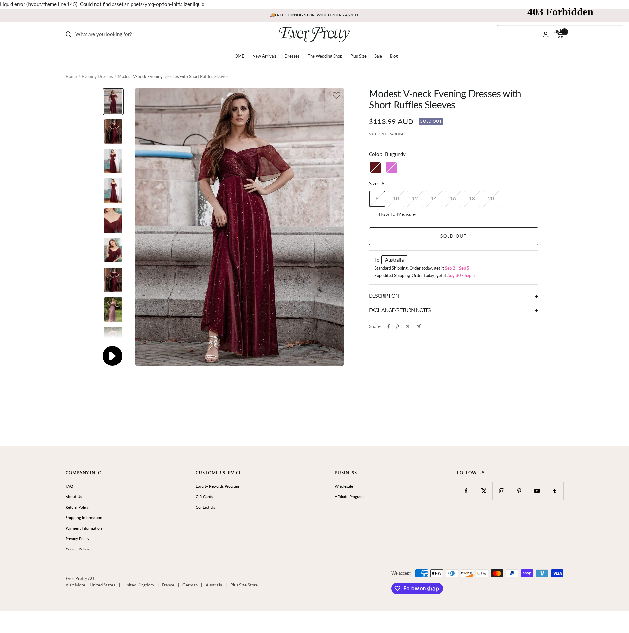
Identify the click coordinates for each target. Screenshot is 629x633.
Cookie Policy (77, 549)
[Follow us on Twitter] (484, 491)
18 (472, 198)
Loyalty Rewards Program (217, 486)
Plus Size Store (244, 584)
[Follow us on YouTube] (537, 491)
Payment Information (84, 528)
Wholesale (344, 486)
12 (415, 198)
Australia (214, 584)
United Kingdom (139, 584)
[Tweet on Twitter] (407, 326)
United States (102, 584)
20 (491, 198)
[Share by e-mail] (418, 326)
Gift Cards (204, 496)
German (190, 584)
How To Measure (397, 214)
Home (71, 76)
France (168, 584)
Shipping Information (84, 517)
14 (434, 198)
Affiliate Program (349, 496)
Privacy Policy (77, 538)
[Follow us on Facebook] (466, 491)
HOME (237, 56)
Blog (394, 56)
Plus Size (358, 56)
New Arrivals (264, 56)
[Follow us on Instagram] (501, 491)
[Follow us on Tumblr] (555, 491)
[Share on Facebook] (388, 326)
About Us (74, 496)
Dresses (292, 56)
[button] (336, 96)
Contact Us (205, 507)
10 (396, 198)
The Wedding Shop (325, 56)
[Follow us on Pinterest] (519, 491)
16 (453, 198)
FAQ (69, 486)
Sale (378, 56)
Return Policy (77, 507)
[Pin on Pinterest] (397, 326)
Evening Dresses (97, 76)
